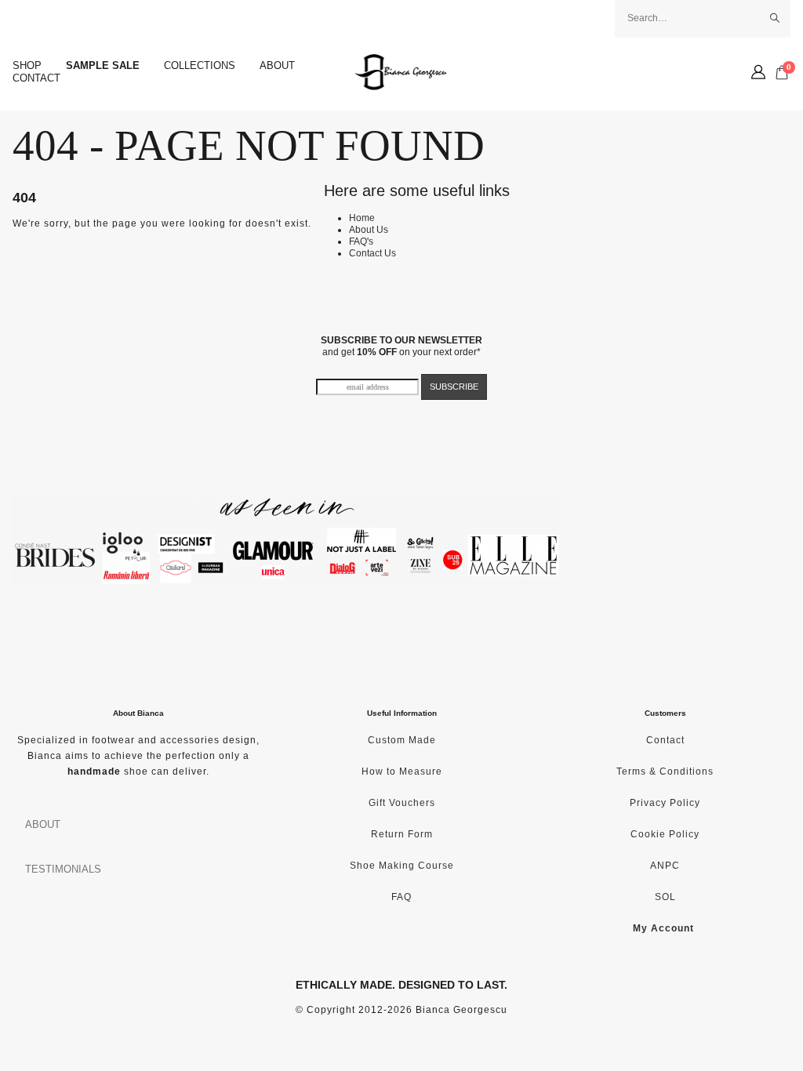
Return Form (402, 834)
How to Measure (402, 771)
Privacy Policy (665, 802)
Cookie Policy (664, 834)
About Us (368, 229)
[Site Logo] (401, 72)
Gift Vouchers (402, 802)
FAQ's (361, 241)
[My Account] (758, 72)
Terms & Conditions (665, 771)
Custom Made (402, 740)
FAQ (401, 896)
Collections (199, 65)
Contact (36, 78)
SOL (665, 896)
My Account (663, 928)
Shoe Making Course (402, 865)
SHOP (27, 65)
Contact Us (372, 253)
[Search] (775, 18)
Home (362, 217)
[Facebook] (16, 19)
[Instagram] (42, 19)
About (277, 65)
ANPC (665, 865)
